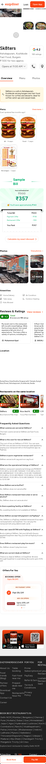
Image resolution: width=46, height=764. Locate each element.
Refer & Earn (30, 680)
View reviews (34, 312)
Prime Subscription (31, 669)
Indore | (38, 729)
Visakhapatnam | (32, 726)
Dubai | (20, 720)
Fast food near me (17, 677)
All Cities (24, 742)
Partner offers (4, 684)
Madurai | (5, 739)
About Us (5, 668)
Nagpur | (28, 735)
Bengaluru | (28, 717)
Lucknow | (33, 723)
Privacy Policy (28, 693)
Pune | (3, 720)
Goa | (27, 720)
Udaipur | (37, 735)
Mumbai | (17, 717)
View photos (36, 251)
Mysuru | (15, 732)
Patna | (4, 729)
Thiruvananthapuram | (11, 735)
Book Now (11, 759)
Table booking (16, 669)
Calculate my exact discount (21, 239)
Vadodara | (25, 732)
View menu (36, 109)
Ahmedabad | (36, 720)
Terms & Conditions (30, 686)
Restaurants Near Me (18, 694)
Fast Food (5, 57)
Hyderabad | (21, 723)
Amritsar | (13, 729)
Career (3, 702)
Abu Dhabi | (16, 739)
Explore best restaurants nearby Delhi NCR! (20, 746)
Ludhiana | (5, 732)
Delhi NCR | (6, 717)
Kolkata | (11, 720)
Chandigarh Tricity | (32, 739)
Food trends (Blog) (3, 676)
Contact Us (6, 697)
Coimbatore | (7, 726)
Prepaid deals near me (17, 686)
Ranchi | (19, 726)
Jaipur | (4, 723)
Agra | (12, 723)
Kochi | (42, 723)
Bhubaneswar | (26, 729)
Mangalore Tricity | (10, 742)
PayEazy (28, 675)
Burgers (16, 57)
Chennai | (39, 717)
